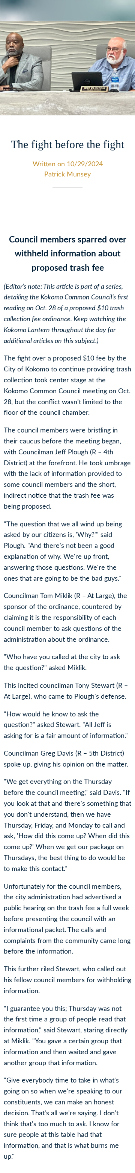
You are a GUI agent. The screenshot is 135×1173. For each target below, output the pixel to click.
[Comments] (122, 210)
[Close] (10, 10)
